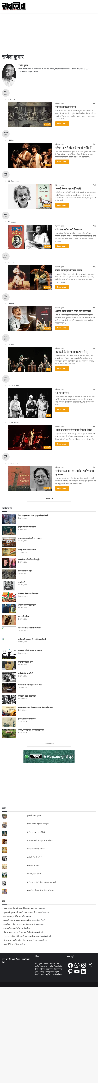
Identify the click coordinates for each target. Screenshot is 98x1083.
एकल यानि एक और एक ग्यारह (68, 270)
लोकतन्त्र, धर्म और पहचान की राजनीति (30, 650)
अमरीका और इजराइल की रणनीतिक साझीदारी (32, 639)
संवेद (3, 901)
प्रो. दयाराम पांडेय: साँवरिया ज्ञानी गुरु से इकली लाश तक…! (22, 936)
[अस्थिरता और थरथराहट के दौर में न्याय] (9, 688)
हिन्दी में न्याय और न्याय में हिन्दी (27, 527)
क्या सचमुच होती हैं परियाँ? (34, 874)
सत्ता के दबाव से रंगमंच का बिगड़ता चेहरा (73, 429)
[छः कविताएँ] (9, 585)
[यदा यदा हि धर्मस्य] (9, 620)
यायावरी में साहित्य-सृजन (26, 662)
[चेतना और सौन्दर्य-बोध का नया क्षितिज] (9, 631)
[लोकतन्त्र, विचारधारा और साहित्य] (9, 597)
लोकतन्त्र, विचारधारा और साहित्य (28, 593)
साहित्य (42, 969)
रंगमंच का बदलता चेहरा (65, 106)
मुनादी (41, 964)
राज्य (60, 974)
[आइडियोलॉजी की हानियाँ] (9, 677)
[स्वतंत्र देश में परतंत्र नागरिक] (9, 552)
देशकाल (60, 969)
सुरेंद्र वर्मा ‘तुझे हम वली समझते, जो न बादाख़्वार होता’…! (21, 912)
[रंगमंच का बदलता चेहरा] (9, 574)
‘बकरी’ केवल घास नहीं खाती (68, 188)
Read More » (62, 124)
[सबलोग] (14, 6)
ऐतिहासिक (55, 974)
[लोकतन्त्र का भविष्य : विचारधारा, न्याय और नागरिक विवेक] (9, 711)
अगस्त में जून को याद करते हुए (27, 605)
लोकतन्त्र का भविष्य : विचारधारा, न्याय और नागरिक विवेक (35, 707)
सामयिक (37, 966)
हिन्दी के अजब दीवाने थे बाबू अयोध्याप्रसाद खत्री (41, 882)
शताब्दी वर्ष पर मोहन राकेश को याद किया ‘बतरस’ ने (19, 924)
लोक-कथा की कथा (33, 865)
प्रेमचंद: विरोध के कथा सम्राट (27, 719)
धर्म (58, 972)
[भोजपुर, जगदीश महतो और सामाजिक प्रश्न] (9, 733)
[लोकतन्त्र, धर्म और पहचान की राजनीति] (9, 654)
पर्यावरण (46, 972)
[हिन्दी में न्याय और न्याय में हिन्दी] (9, 530)
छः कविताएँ (21, 582)
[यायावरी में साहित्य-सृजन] (9, 665)
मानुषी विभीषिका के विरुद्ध (11, 944)
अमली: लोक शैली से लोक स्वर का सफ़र (73, 311)
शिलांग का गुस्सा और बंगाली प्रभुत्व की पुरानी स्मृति (33, 515)
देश (55, 969)
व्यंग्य (61, 966)
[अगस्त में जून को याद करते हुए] (9, 608)
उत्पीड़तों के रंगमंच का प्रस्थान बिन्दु (71, 351)
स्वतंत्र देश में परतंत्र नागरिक (27, 549)
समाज (43, 974)
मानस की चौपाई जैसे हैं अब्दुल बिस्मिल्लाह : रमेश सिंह (20, 908)
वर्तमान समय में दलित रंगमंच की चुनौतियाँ (73, 147)
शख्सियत (53, 964)
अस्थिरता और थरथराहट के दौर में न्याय (30, 685)
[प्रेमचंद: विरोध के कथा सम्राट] (9, 722)
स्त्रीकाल (55, 966)
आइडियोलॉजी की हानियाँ (25, 673)
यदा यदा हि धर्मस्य (23, 616)
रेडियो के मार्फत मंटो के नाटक (68, 229)
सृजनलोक (44, 966)
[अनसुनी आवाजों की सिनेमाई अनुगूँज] (9, 563)
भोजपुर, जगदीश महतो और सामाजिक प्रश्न (31, 730)
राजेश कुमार (23, 65)
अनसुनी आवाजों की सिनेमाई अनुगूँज (29, 559)
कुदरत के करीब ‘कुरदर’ (34, 815)
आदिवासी (53, 972)
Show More (49, 743)
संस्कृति (37, 974)
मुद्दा (50, 966)
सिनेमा (37, 969)
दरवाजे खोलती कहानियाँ (10, 928)
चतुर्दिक (48, 974)
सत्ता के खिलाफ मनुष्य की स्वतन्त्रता (37, 824)
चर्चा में (59, 964)
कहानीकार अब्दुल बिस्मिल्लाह (12, 916)
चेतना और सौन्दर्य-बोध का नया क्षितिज (29, 628)
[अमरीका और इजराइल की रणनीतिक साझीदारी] (9, 642)
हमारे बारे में (6, 959)
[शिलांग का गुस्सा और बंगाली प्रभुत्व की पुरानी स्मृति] (9, 519)
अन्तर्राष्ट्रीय (49, 969)
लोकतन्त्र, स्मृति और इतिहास (27, 696)
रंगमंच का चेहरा (62, 392)
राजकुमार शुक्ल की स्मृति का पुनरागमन (29, 538)
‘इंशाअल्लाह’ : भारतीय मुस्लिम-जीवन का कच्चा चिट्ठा (20, 940)
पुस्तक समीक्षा (39, 972)
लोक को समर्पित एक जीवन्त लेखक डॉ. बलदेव (40, 890)
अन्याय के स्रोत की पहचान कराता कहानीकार (17, 920)
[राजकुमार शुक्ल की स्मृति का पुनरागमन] (9, 542)
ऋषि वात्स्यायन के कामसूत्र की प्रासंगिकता (40, 840)
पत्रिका (46, 964)
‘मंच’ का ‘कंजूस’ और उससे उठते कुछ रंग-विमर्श (18, 932)
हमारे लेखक (16, 959)
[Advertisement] (49, 32)
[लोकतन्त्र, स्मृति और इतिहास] (9, 699)
